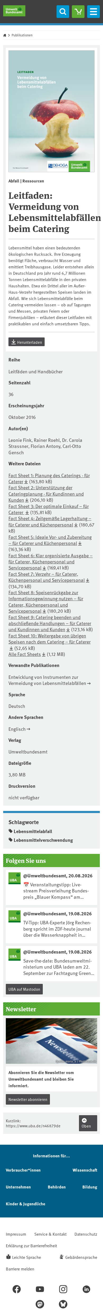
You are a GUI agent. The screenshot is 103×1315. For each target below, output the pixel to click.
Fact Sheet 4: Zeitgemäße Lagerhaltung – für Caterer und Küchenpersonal (49, 521)
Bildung (89, 1187)
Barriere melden (20, 1269)
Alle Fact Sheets (24, 654)
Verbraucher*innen (23, 1170)
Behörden (57, 1187)
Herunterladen (29, 342)
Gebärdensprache (81, 1257)
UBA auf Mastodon (24, 989)
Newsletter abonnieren (27, 1099)
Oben (86, 1126)
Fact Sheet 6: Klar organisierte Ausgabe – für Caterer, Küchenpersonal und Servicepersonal (50, 561)
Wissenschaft (85, 1170)
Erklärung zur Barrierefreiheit (31, 1245)
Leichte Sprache (26, 1257)
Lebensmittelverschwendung (43, 840)
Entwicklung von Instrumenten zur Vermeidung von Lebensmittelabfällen (47, 680)
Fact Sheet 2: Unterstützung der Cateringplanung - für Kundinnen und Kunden (46, 493)
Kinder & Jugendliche (25, 1204)
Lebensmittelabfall (33, 831)
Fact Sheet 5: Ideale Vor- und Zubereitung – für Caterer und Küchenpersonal (50, 540)
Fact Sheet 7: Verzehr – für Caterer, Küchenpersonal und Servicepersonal (46, 577)
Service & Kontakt (50, 1234)
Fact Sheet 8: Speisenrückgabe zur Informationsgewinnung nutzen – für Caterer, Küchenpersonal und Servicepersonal (45, 601)
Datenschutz (85, 1234)
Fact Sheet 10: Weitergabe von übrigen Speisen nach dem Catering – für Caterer (49, 638)
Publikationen (22, 35)
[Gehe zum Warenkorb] (78, 11)
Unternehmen (18, 1187)
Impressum (16, 1234)
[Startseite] (14, 10)
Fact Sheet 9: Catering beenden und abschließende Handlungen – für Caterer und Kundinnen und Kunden (49, 623)
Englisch (17, 729)
